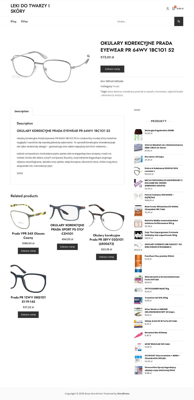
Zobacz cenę (112, 69)
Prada (116, 86)
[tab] (22, 111)
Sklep (24, 21)
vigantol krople (175, 91)
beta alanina (114, 91)
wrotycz (119, 95)
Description (22, 111)
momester (160, 91)
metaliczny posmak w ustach (138, 91)
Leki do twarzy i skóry (30, 8)
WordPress (123, 393)
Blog (13, 21)
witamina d (108, 95)
